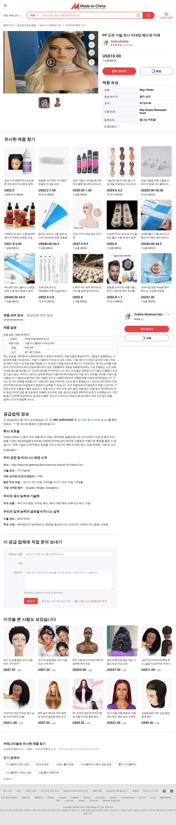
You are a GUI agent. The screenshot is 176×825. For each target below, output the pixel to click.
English (13, 797)
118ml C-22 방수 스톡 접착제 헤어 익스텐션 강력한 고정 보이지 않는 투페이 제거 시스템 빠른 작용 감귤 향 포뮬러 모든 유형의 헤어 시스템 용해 (19, 236)
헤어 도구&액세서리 (50, 25)
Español (75, 797)
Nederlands (165, 797)
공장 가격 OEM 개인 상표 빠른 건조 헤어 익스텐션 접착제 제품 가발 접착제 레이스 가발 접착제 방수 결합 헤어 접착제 (19, 182)
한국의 (142, 797)
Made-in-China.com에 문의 (75, 790)
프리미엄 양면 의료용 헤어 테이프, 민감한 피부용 (155, 289)
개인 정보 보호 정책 (50, 790)
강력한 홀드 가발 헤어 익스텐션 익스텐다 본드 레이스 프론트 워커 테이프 (155, 236)
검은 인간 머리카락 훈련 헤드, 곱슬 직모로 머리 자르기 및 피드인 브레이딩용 (155, 663)
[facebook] (164, 790)
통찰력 (136, 790)
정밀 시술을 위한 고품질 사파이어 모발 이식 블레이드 (155, 182)
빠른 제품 (97, 790)
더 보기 (7, 778)
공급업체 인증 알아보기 (117, 790)
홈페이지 (8, 25)
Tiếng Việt (93, 800)
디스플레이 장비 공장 (17, 764)
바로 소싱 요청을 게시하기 (91, 601)
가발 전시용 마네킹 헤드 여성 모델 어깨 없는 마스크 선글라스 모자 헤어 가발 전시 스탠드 (121, 182)
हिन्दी (58, 800)
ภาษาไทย (69, 800)
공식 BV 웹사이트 (88, 419)
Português (100, 797)
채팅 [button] (158, 71)
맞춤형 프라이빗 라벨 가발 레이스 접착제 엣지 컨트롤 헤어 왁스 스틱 (121, 289)
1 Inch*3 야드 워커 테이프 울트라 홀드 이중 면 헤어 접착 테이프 (122, 236)
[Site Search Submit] (148, 15)
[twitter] (171, 790)
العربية (153, 797)
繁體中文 (39, 797)
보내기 (31, 601)
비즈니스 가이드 (150, 790)
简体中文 (26, 797)
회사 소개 (7, 790)
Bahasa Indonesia (111, 800)
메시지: (18, 572)
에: (20, 563)
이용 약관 (160, 810)
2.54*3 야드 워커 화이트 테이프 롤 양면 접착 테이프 (87, 289)
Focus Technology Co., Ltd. (92, 807)
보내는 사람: (15, 554)
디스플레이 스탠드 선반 (18, 772)
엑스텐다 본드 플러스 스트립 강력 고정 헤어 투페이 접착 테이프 (19, 289)
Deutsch (87, 797)
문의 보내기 (119, 71)
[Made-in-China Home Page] (88, 6)
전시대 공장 (42, 764)
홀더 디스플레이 (127, 764)
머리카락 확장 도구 (75, 25)
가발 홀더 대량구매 (48, 772)
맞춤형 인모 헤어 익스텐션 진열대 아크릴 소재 (52, 182)
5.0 (139, 319)
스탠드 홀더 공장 (65, 764)
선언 (18, 790)
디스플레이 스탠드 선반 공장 (96, 764)
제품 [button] (32, 15)
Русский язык (128, 797)
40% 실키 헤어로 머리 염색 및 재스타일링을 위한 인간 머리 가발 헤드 (53, 716)
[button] (5, 5)
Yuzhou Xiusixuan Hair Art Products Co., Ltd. (120, 41)
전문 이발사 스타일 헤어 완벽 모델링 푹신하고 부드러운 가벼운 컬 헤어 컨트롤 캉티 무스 (88, 182)
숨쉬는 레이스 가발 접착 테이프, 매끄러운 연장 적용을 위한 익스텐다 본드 (52, 236)
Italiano (113, 797)
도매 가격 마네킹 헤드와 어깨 (87, 235)
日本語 (51, 797)
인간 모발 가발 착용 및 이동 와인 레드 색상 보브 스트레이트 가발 (122, 716)
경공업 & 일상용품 (26, 25)
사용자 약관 (30, 790)
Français (62, 797)
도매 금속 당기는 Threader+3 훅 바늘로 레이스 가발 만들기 (52, 289)
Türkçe (81, 800)
